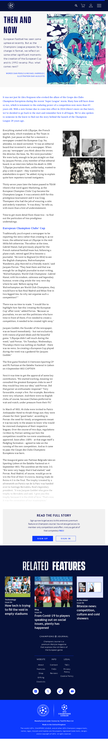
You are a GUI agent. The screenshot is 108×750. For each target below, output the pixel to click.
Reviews (54, 673)
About (41, 665)
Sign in (66, 538)
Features (41, 669)
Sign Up (42, 538)
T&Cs (67, 665)
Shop (41, 673)
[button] (99, 5)
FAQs (54, 669)
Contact (54, 665)
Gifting (41, 677)
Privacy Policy (67, 670)
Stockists (41, 682)
